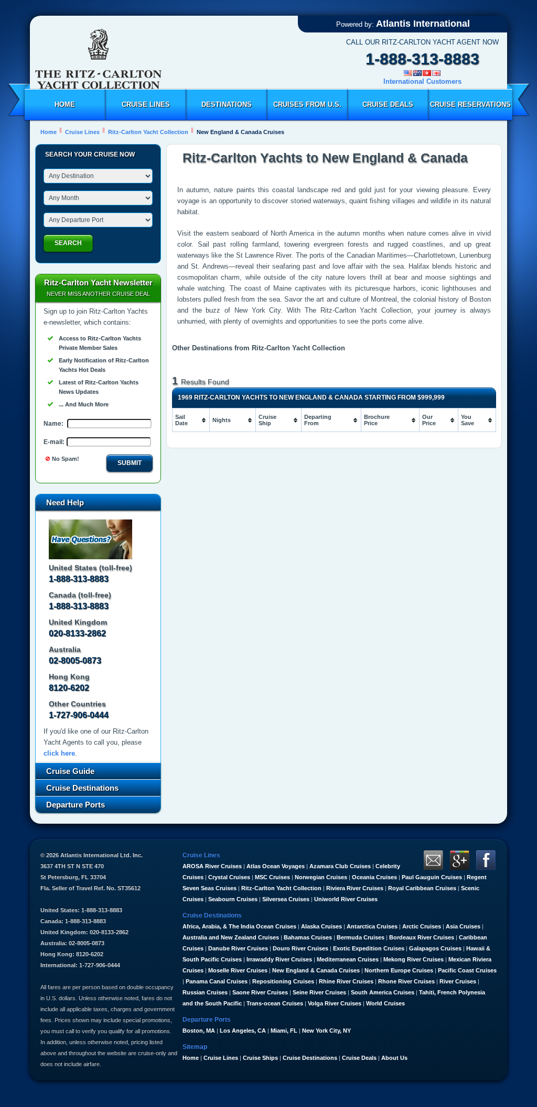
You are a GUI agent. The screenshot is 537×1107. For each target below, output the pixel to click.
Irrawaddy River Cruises (279, 959)
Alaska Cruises (321, 926)
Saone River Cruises (260, 992)
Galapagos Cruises (435, 948)
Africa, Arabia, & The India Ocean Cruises (239, 926)
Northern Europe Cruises (398, 970)
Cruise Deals (387, 104)
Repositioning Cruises (283, 981)
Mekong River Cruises (413, 959)
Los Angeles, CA (243, 1030)
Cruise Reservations (470, 104)
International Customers (422, 81)
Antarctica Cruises (372, 926)
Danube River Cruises (238, 948)
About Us (394, 1058)
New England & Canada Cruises (316, 970)
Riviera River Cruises (354, 888)
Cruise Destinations (310, 1058)
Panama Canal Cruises (217, 981)
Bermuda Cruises (360, 937)
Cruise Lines (146, 104)
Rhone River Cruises (406, 981)
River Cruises (457, 981)
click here (59, 753)
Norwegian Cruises (321, 877)
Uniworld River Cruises (346, 899)
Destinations (226, 104)
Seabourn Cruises (232, 899)
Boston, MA (198, 1030)
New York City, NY (326, 1030)
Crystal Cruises (229, 877)
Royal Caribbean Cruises (422, 888)
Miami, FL (284, 1030)
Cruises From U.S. (307, 104)
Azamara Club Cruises (340, 866)
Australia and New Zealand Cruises (230, 937)
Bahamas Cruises (308, 937)
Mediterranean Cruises (348, 959)
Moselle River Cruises (237, 970)
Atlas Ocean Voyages (275, 866)
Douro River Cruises (300, 948)
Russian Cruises (205, 992)
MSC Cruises (272, 877)
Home (65, 104)
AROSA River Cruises (212, 866)
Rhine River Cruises (346, 981)
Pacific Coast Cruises (467, 970)
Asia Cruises (463, 926)
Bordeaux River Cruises (421, 937)
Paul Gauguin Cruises (432, 877)
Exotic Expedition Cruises (368, 948)
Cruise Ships (260, 1058)
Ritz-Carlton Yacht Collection (281, 888)
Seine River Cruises (319, 992)
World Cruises (385, 1003)
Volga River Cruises (334, 1003)
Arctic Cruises (421, 926)
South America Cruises (382, 992)
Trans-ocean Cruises (274, 1003)
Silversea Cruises (285, 899)
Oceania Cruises (374, 877)
